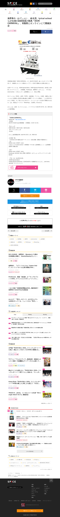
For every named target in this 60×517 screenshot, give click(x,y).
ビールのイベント (15, 462)
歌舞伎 (12, 459)
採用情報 (34, 500)
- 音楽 (32, 484)
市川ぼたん (36, 459)
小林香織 (19, 239)
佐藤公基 (13, 242)
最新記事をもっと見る (45, 403)
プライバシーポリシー (47, 500)
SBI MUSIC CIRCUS (44, 462)
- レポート (46, 490)
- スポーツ (33, 495)
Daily (15, 314)
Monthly (45, 314)
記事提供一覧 (16, 500)
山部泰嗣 (42, 239)
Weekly (30, 314)
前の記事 (13, 231)
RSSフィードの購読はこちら (30, 195)
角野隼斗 (20, 242)
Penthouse (28, 242)
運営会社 (10, 500)
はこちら (24, 167)
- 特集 (45, 493)
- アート (32, 493)
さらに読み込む (30, 451)
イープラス (10, 473)
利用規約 (39, 500)
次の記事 (47, 231)
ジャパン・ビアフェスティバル (29, 462)
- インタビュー (47, 488)
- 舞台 (32, 486)
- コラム (45, 491)
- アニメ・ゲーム (34, 491)
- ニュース (46, 486)
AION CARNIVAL (14, 245)
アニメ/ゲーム (36, 465)
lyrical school (34, 239)
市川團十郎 (19, 459)
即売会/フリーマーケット (16, 465)
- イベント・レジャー (35, 488)
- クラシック (33, 490)
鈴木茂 (12, 239)
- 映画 (32, 497)
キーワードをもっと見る (45, 469)
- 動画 (45, 484)
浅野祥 (26, 239)
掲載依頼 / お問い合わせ (25, 500)
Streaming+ (36, 242)
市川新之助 (28, 459)
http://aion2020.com (20, 119)
